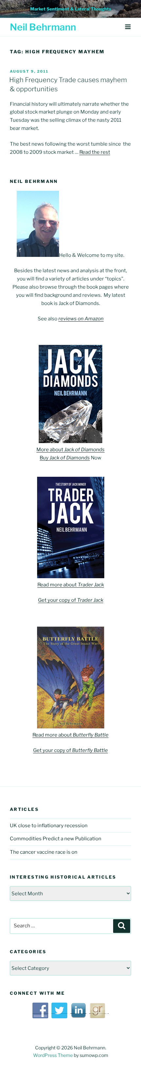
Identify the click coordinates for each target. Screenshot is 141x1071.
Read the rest (94, 152)
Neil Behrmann (43, 27)
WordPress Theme (53, 1055)
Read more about (70, 585)
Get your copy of (70, 600)
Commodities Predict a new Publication (55, 839)
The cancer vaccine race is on (43, 852)
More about (70, 450)
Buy (65, 458)
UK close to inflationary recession (49, 826)
